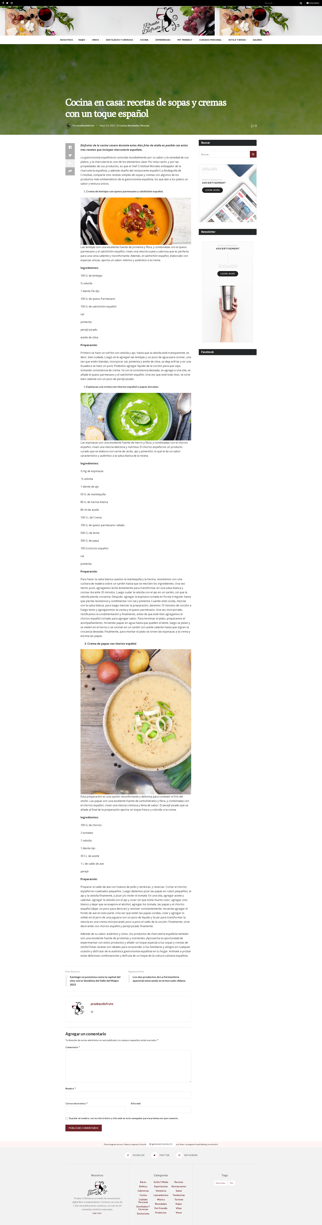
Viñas (179, 1208)
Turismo (178, 1199)
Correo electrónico (76, 1103)
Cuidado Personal (210, 39)
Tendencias (179, 1195)
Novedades (134, 125)
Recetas (145, 125)
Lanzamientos (161, 1195)
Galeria (257, 39)
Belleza (143, 1186)
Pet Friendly (184, 39)
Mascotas (221, 1183)
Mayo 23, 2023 (107, 125)
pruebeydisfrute (85, 125)
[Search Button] (300, 3)
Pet (231, 1183)
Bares (143, 1182)
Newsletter (314, 3)
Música (161, 1199)
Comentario (72, 1047)
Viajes (81, 39)
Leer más (97, 1213)
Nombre (70, 1088)
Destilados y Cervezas (119, 39)
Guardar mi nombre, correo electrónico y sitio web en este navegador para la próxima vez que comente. (123, 1118)
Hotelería (161, 1190)
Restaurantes (179, 1186)
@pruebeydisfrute (162, 1144)
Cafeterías (143, 1190)
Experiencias (162, 39)
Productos (160, 1212)
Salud (179, 1190)
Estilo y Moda (237, 39)
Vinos (95, 39)
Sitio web (136, 1103)
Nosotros (66, 39)
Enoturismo (143, 1213)
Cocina (144, 39)
